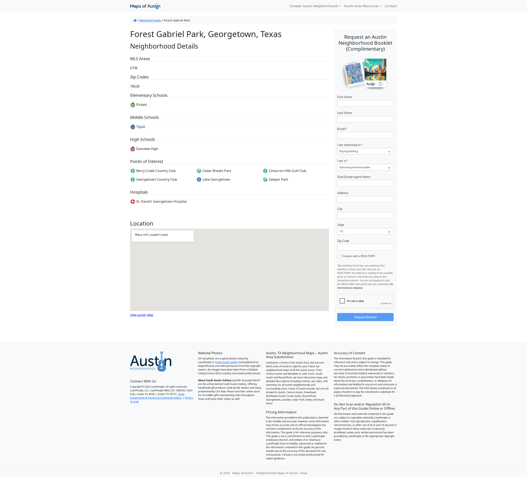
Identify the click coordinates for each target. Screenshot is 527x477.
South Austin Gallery (226, 362)
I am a (342, 161)
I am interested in (349, 145)
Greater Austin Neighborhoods (314, 6)
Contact (391, 6)
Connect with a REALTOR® (358, 256)
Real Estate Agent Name (353, 177)
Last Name (344, 113)
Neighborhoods (150, 20)
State (340, 225)
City (340, 208)
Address (343, 193)
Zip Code (343, 241)
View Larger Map (141, 315)
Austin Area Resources (361, 6)
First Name (344, 97)
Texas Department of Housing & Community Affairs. (157, 396)
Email (342, 129)
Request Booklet (365, 317)
